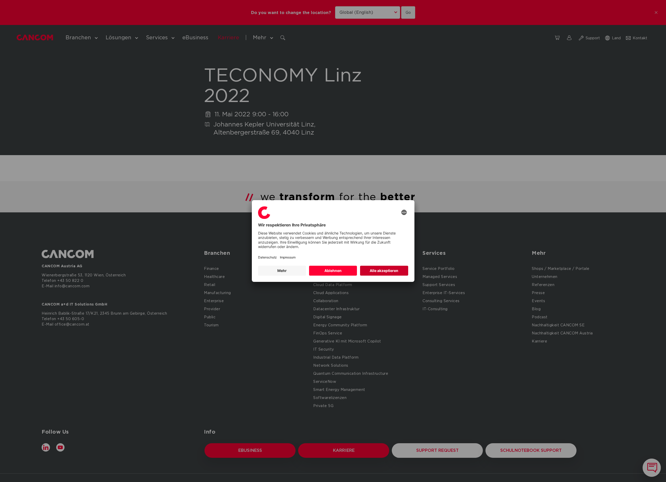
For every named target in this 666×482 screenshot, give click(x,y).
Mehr (282, 270)
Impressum (288, 257)
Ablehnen (333, 270)
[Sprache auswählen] (404, 212)
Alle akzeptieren (384, 270)
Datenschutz (267, 257)
